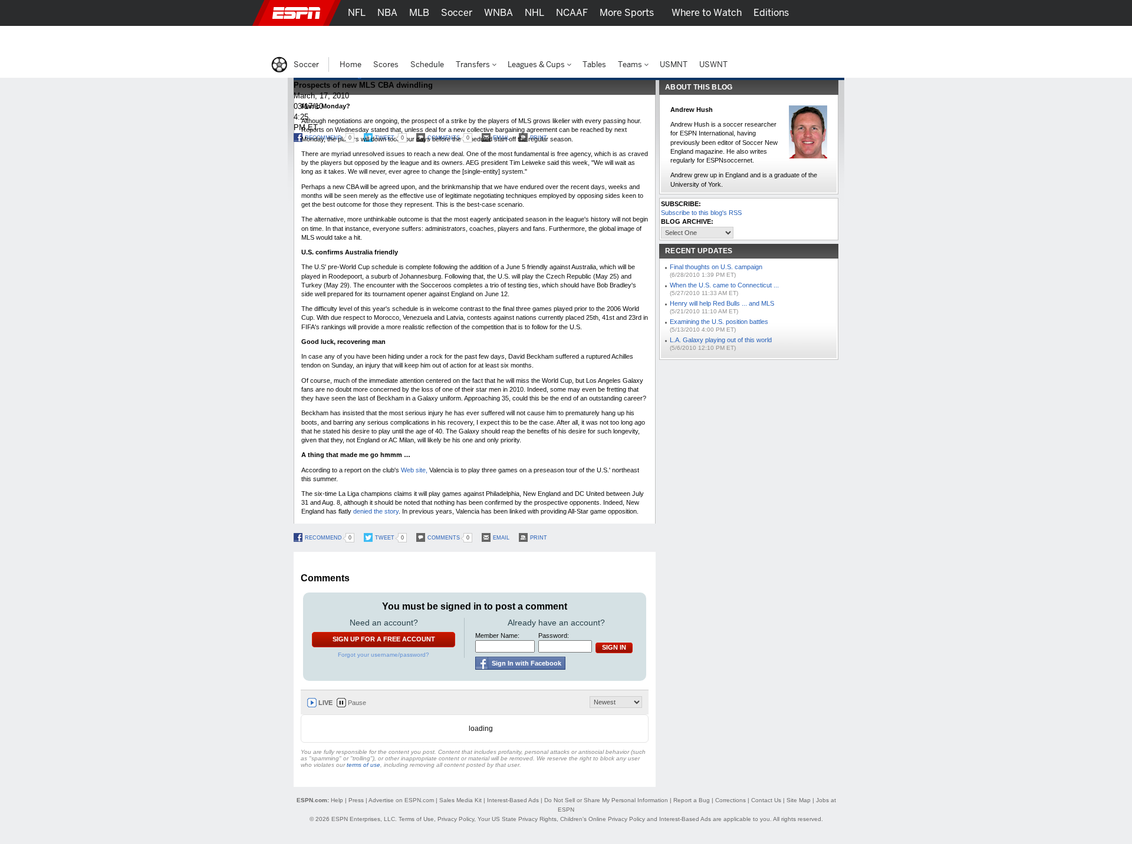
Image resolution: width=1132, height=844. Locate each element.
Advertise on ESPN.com (401, 800)
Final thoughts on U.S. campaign (716, 266)
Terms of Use (416, 819)
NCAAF (572, 12)
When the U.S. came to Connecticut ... (724, 285)
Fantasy (782, 38)
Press (356, 800)
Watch (739, 38)
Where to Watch (707, 12)
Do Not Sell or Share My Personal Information (606, 800)
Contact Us (766, 800)
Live (325, 702)
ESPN (296, 13)
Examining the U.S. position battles (719, 321)
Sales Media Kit (460, 800)
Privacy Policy (455, 819)
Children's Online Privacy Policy (602, 819)
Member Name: (497, 635)
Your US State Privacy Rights (517, 819)
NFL (357, 12)
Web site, (414, 470)
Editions (771, 12)
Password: (553, 635)
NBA (387, 12)
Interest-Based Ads (513, 800)
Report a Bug (691, 800)
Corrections (730, 800)
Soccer (456, 12)
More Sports (627, 12)
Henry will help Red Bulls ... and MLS (722, 303)
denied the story (376, 511)
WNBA (498, 12)
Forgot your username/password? (383, 654)
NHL (534, 12)
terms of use (363, 765)
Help (337, 800)
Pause (357, 702)
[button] (855, 13)
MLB (419, 12)
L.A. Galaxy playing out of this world (721, 339)
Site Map (799, 800)
